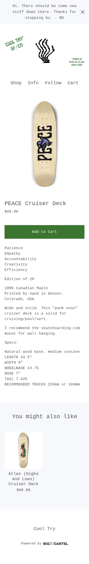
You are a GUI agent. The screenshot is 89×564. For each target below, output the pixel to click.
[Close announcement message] (82, 12)
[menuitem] (16, 83)
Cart (73, 83)
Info (33, 83)
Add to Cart (44, 232)
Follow (53, 83)
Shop (15, 83)
